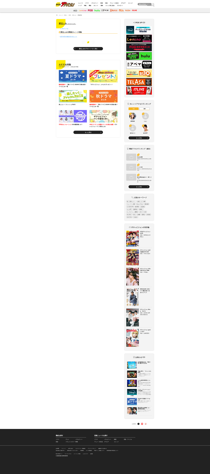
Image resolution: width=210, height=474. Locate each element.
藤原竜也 (135, 209)
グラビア (123, 3)
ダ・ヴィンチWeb (77, 453)
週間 (145, 108)
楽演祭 (91, 453)
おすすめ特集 (65, 64)
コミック (130, 3)
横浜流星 (147, 203)
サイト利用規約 (89, 450)
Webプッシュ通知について (99, 450)
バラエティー (94, 3)
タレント (96, 5)
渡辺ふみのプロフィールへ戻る (88, 49)
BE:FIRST (129, 214)
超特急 (143, 214)
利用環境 (82, 450)
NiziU (134, 214)
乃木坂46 (135, 217)
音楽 (106, 3)
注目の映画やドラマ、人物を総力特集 (68, 67)
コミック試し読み (110, 5)
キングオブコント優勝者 (132, 211)
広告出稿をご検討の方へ (60, 450)
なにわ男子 (129, 209)
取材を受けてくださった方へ (72, 450)
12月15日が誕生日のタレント (68, 36)
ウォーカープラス (68, 453)
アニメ (67, 439)
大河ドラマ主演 (142, 211)
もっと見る (88, 132)
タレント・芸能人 (63, 15)
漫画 (102, 5)
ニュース (80, 3)
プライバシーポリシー (92, 448)
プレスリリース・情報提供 (80, 448)
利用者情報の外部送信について (112, 450)
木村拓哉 (148, 214)
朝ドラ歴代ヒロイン (131, 201)
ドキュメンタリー (70, 441)
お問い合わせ (70, 448)
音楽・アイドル (128, 439)
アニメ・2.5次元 (114, 3)
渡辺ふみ (74, 15)
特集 (85, 5)
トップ (80, 5)
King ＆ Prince (139, 203)
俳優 (70, 15)
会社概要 (57, 448)
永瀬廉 (138, 214)
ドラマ (87, 3)
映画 (101, 3)
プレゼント (120, 5)
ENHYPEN (129, 217)
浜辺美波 (143, 206)
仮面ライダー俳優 (141, 201)
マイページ (64, 448)
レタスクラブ (85, 453)
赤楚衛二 (141, 209)
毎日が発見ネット (59, 453)
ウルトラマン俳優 (131, 203)
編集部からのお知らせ (102, 448)
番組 (90, 5)
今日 (134, 108)
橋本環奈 (137, 206)
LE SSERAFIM (130, 206)
